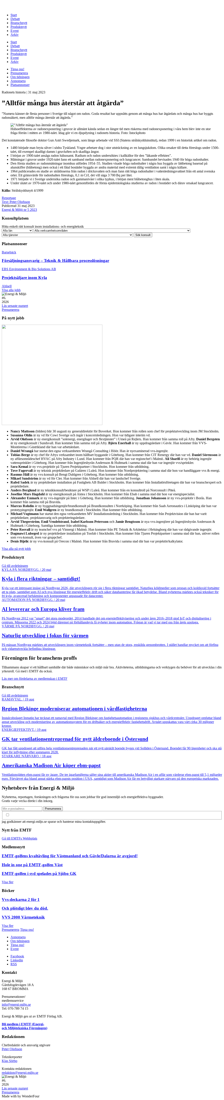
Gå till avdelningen (15, 566)
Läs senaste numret (15, 306)
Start (13, 15)
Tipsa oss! (17, 69)
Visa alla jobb (11, 290)
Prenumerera (19, 73)
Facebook (17, 956)
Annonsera (18, 81)
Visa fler (7, 882)
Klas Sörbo (9, 1061)
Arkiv (14, 34)
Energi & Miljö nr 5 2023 (19, 210)
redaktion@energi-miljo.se (20, 1072)
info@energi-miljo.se (16, 1004)
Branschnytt (18, 23)
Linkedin (16, 960)
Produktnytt (18, 27)
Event (14, 31)
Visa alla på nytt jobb (16, 549)
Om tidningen (20, 77)
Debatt (15, 19)
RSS (13, 964)
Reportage (9, 198)
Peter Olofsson (12, 1049)
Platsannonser (20, 85)
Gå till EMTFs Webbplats (19, 838)
